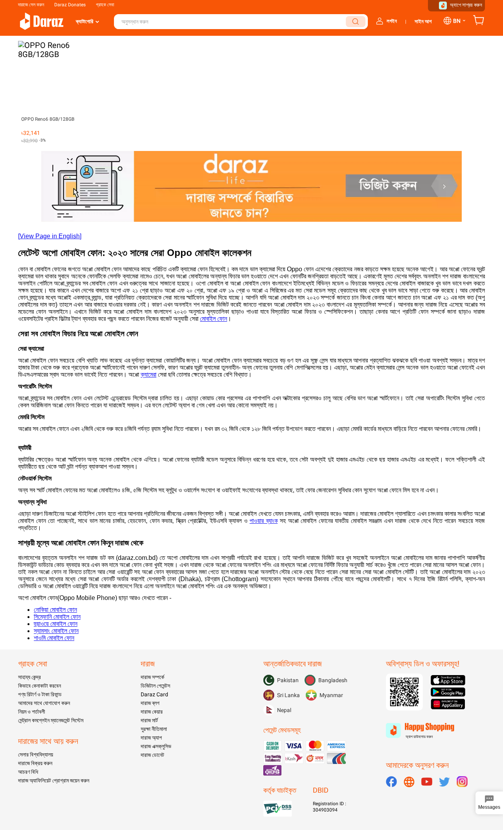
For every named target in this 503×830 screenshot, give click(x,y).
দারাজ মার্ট (149, 720)
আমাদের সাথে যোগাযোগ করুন (44, 703)
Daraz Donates (70, 4)
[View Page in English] (49, 236)
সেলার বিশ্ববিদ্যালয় (35, 754)
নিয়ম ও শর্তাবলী (31, 712)
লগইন (392, 21)
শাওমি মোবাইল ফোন (54, 638)
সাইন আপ (423, 21)
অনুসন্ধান (355, 21)
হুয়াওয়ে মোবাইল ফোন (55, 623)
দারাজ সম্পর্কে (152, 677)
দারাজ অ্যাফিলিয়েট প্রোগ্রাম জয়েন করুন (53, 780)
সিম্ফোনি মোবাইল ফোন (57, 616)
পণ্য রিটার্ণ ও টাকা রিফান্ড (40, 694)
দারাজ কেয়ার (152, 712)
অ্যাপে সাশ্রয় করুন (466, 5)
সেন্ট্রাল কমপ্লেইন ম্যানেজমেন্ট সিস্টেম (50, 720)
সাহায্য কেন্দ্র (29, 677)
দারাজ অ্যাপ (151, 737)
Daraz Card (154, 694)
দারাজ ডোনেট (152, 755)
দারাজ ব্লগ (150, 703)
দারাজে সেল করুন (31, 4)
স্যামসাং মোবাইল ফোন (56, 631)
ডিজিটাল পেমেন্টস (155, 686)
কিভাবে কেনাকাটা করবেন (39, 686)
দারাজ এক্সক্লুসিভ (156, 746)
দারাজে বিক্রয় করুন (35, 763)
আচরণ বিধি (28, 772)
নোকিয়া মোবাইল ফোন (55, 609)
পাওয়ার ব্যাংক (264, 520)
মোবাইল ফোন (213, 318)
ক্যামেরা (148, 374)
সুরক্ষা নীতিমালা (154, 729)
